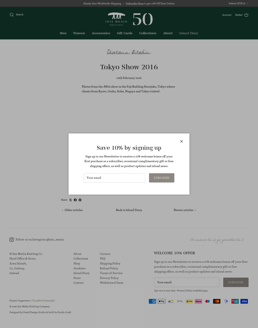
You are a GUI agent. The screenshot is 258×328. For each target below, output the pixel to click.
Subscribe (161, 178)
